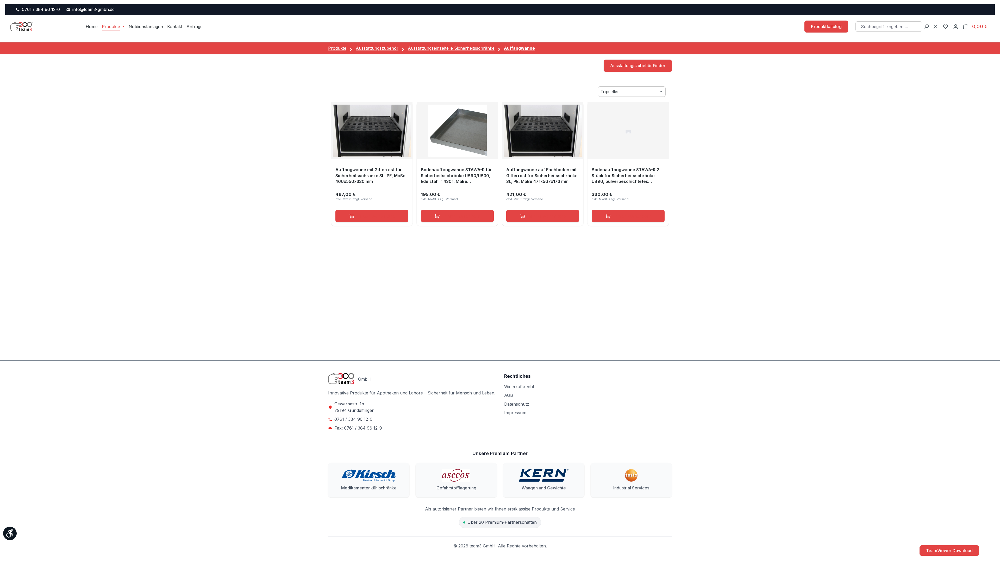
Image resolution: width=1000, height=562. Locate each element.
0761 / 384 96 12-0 (41, 9)
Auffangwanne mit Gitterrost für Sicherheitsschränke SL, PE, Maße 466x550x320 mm (370, 175)
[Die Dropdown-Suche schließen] (935, 26)
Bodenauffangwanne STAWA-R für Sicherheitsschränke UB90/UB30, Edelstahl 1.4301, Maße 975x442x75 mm (456, 175)
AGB (508, 395)
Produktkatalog (826, 26)
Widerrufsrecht (519, 386)
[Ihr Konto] (955, 26)
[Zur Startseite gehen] (41, 26)
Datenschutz (516, 404)
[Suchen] (926, 26)
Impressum (515, 412)
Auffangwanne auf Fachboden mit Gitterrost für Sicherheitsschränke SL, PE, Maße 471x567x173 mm (542, 175)
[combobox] (888, 26)
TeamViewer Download (949, 550)
